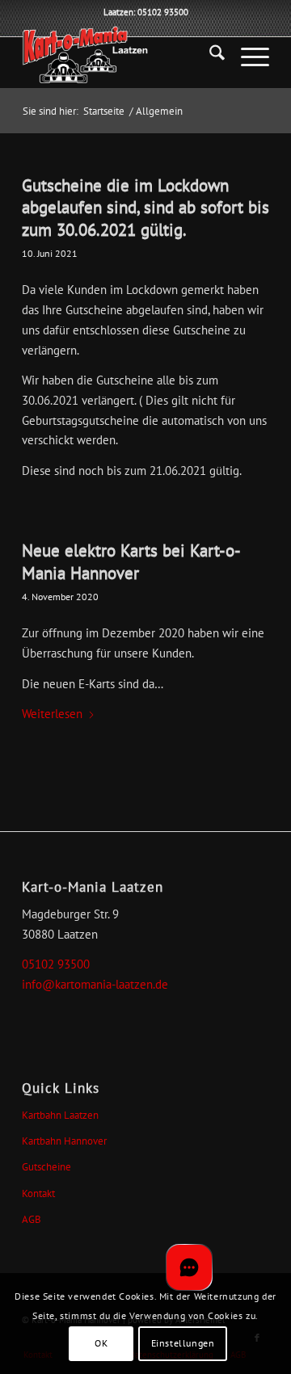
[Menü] (247, 55)
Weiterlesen (52, 713)
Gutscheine (46, 1167)
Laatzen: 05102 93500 (145, 12)
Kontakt (38, 1193)
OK (101, 1343)
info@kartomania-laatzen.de (95, 984)
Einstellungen (183, 1343)
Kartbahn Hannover (64, 1141)
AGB (31, 1219)
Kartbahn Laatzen (60, 1115)
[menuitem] (209, 55)
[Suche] (209, 55)
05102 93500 (56, 964)
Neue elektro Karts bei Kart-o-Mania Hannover (131, 561)
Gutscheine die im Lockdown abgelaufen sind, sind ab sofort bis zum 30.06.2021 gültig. (145, 207)
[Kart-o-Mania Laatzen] (121, 55)
